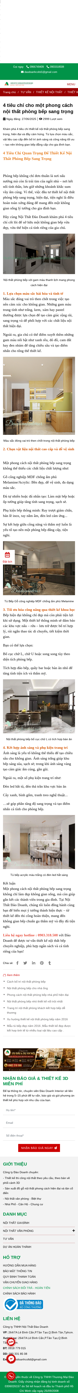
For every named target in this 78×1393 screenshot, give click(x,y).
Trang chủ (9, 92)
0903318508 (57, 66)
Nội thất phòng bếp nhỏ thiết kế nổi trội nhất (35, 1001)
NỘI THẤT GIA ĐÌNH (16, 1222)
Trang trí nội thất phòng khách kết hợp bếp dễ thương (36, 1010)
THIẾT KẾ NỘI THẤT (49, 92)
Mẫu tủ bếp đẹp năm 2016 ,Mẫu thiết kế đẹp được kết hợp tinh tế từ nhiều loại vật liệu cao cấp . (39, 1028)
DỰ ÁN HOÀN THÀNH (17, 1246)
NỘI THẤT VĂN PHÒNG (18, 1230)
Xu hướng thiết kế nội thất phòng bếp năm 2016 (37, 1019)
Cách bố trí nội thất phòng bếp (26, 981)
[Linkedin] (33, 963)
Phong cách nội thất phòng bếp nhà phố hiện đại (38, 994)
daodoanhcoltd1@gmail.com (40, 71)
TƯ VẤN (26, 92)
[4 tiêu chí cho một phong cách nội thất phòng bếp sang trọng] (19, 83)
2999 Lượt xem (52, 119)
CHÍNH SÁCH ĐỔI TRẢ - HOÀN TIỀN (26, 1287)
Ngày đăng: (13, 119)
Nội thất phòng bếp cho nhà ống (27, 988)
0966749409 (37, 66)
